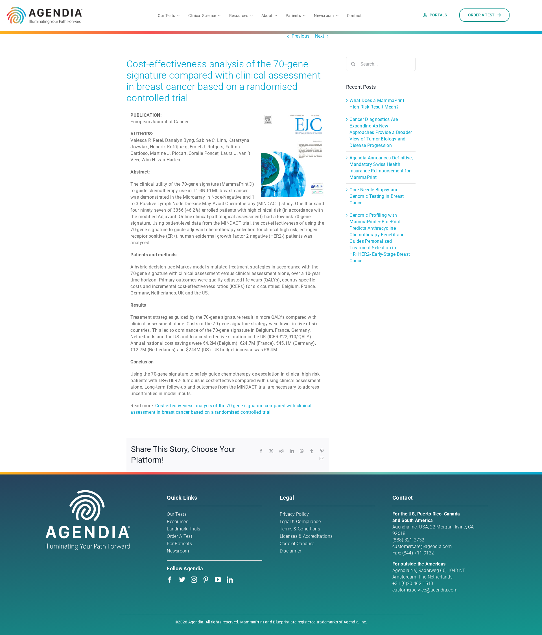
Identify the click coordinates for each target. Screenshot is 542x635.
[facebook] (170, 580)
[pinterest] (206, 580)
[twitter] (182, 580)
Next (319, 36)
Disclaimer (290, 551)
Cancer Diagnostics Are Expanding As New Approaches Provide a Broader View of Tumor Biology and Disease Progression (380, 132)
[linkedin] (230, 580)
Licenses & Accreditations (306, 536)
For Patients (179, 543)
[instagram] (194, 580)
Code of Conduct (297, 543)
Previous (300, 36)
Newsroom (178, 551)
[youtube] (218, 580)
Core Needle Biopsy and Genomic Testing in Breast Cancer (376, 196)
